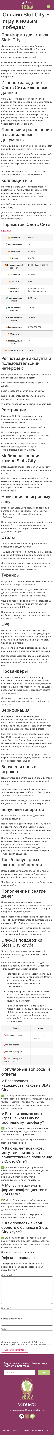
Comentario (8, 1275)
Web (3, 1329)
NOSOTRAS (6, 1430)
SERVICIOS (16, 1430)
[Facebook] (21, 1416)
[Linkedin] (32, 1416)
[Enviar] (44, 1372)
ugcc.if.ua (6, 230)
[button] (48, 6)
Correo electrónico (11, 1319)
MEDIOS (48, 1430)
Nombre (6, 1308)
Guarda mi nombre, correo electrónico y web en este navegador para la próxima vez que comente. (26, 1343)
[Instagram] (27, 1416)
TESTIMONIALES (37, 1430)
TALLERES (26, 1430)
